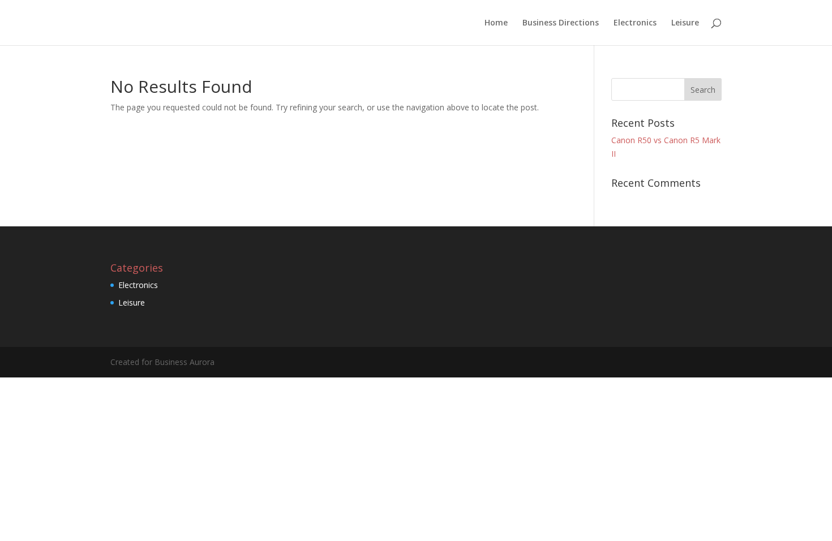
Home (496, 23)
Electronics (635, 23)
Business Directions (560, 23)
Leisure (685, 23)
